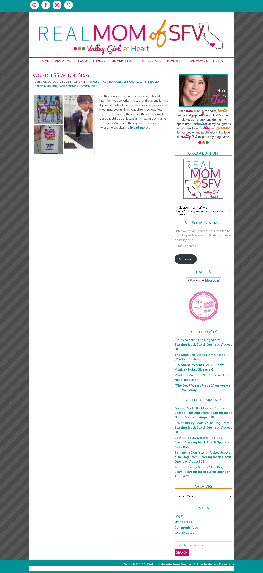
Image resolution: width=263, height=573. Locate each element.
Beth (178, 437)
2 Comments (88, 86)
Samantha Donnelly (190, 452)
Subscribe (186, 259)
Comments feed (186, 527)
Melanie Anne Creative (175, 564)
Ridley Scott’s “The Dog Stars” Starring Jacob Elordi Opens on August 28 (203, 344)
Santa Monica (68, 86)
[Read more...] (140, 127)
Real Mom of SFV (131, 19)
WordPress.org (185, 533)
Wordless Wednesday (61, 75)
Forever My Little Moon (192, 408)
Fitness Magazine (45, 86)
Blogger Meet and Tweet (126, 81)
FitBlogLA (152, 81)
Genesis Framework (221, 564)
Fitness (94, 81)
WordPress (217, 568)
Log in (179, 516)
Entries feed (184, 521)
